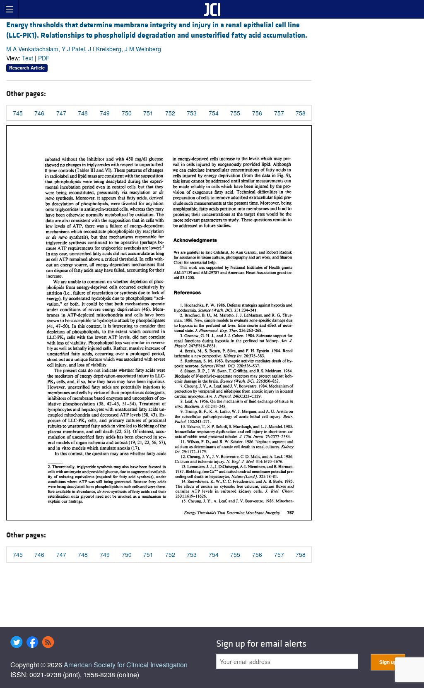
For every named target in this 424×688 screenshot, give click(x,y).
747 (61, 113)
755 (235, 113)
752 (170, 113)
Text (27, 58)
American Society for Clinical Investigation (126, 664)
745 (18, 113)
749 (105, 113)
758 (301, 113)
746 (39, 113)
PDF (44, 58)
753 (192, 113)
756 (257, 113)
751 (148, 113)
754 (214, 113)
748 (83, 113)
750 (127, 113)
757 (279, 113)
